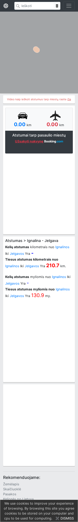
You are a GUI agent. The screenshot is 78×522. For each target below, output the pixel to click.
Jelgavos (17, 253)
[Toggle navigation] (69, 6)
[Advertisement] (39, 193)
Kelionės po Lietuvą (18, 499)
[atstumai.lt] (5, 5)
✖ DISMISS (64, 518)
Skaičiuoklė (12, 489)
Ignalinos (62, 247)
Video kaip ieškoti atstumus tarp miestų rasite (39, 99)
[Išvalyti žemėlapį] (57, 6)
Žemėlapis (11, 484)
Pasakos (9, 494)
